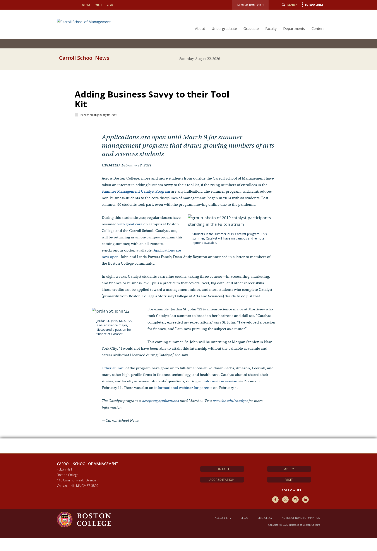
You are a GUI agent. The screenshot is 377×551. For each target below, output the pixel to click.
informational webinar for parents (183, 387)
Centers (318, 28)
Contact (222, 469)
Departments (294, 28)
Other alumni (113, 368)
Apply (86, 5)
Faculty (271, 28)
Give (110, 5)
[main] (188, 258)
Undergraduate (224, 28)
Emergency (265, 517)
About (200, 28)
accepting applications (160, 401)
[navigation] (257, 21)
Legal (244, 517)
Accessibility (223, 517)
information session (220, 381)
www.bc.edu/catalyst (230, 401)
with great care (129, 224)
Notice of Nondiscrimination (301, 517)
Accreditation (222, 479)
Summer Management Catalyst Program (136, 191)
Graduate (251, 28)
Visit (98, 5)
